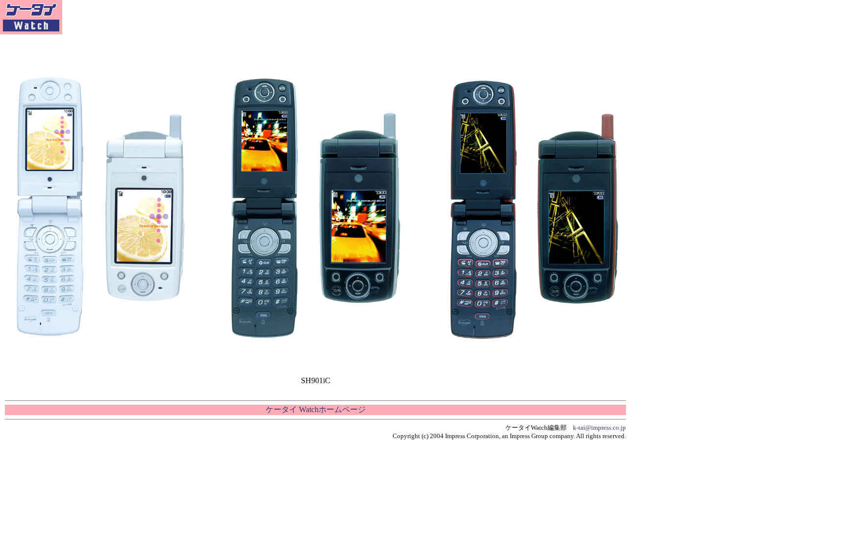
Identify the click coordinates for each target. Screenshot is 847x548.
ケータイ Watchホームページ (316, 409)
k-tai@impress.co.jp (599, 427)
